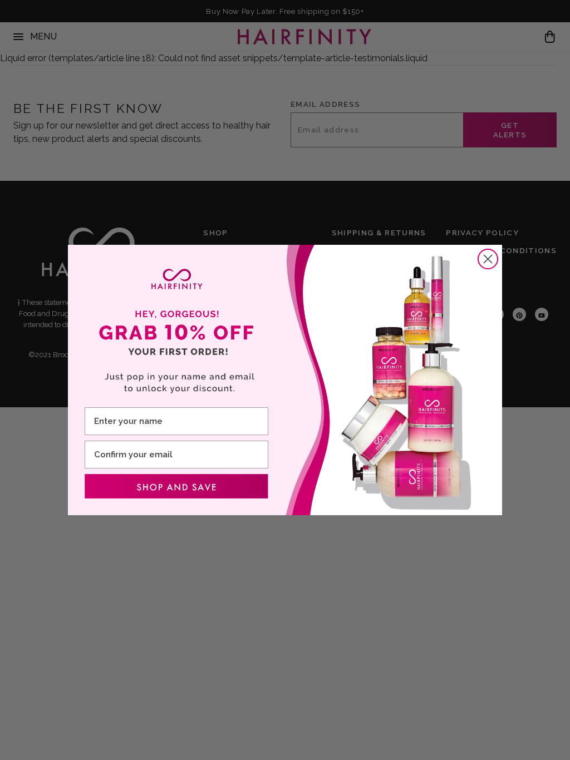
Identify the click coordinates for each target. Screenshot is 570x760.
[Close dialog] (488, 259)
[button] (176, 486)
